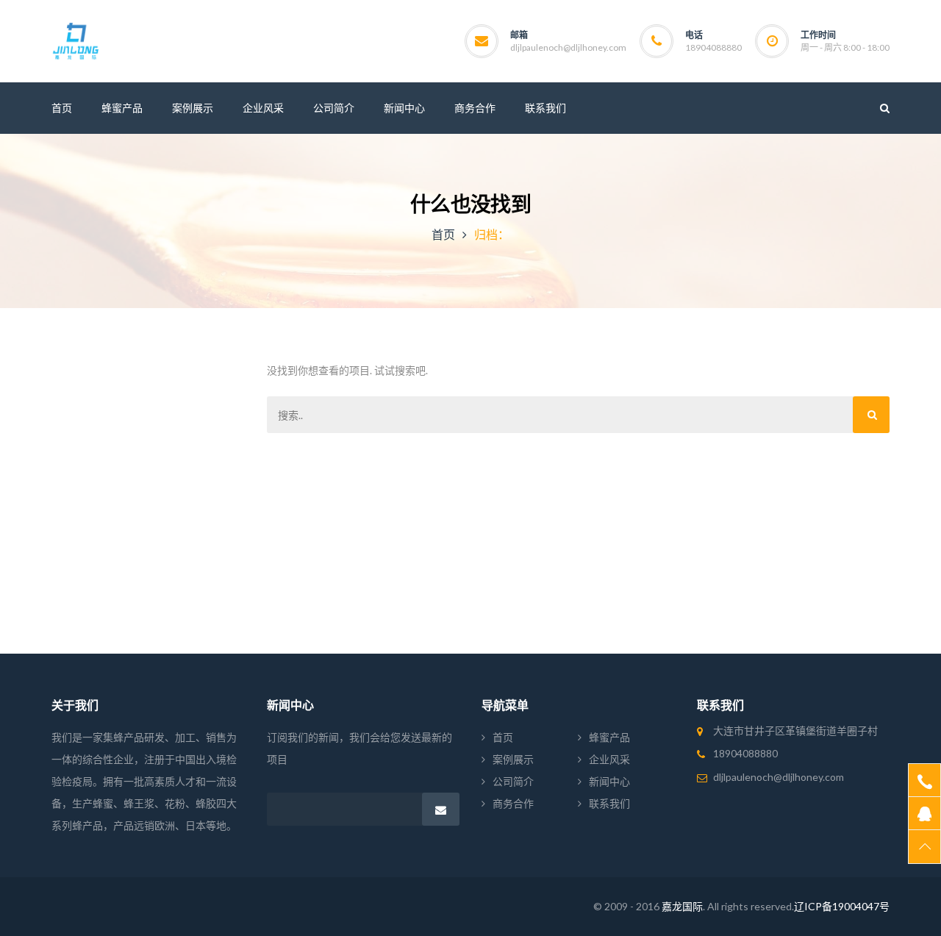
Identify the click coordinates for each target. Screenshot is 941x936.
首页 (443, 234)
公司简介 (513, 781)
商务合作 (513, 803)
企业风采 (609, 759)
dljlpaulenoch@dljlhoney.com (568, 47)
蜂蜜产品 (609, 737)
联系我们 (609, 803)
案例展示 (513, 759)
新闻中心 (609, 781)
